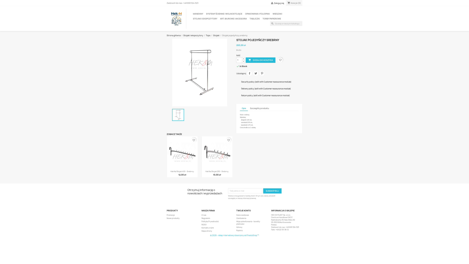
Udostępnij (249, 73)
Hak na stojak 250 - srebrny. (217, 171)
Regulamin (206, 218)
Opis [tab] (244, 108)
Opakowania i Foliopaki (257, 13)
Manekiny (198, 13)
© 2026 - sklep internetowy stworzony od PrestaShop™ (234, 235)
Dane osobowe (242, 215)
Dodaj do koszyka (260, 60)
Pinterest (262, 73)
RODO (204, 224)
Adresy (239, 227)
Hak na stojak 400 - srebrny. (182, 171)
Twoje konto (243, 210)
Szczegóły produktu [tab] (259, 108)
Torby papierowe (272, 18)
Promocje (171, 215)
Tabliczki (255, 18)
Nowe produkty (173, 218)
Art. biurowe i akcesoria (233, 18)
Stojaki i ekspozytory (205, 18)
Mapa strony (207, 231)
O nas (204, 215)
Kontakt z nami (208, 228)
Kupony (239, 230)
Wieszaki (277, 13)
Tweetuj (255, 73)
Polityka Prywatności (210, 221)
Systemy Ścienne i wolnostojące (224, 13)
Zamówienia (241, 218)
